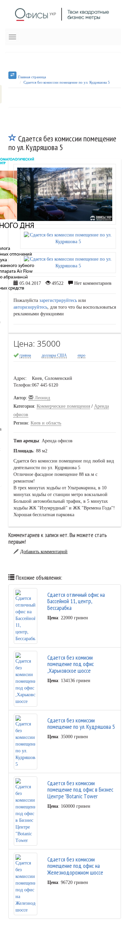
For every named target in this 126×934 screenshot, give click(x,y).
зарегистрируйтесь (58, 300)
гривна (25, 355)
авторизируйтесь (30, 307)
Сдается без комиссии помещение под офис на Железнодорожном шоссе (75, 866)
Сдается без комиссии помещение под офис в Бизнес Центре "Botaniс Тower (80, 789)
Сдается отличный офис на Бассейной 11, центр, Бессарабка (76, 601)
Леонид (41, 397)
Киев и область (46, 423)
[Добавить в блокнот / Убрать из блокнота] (12, 138)
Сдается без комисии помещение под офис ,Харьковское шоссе (70, 664)
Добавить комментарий (44, 551)
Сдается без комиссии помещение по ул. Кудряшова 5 (67, 82)
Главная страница (32, 77)
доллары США (54, 355)
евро (81, 355)
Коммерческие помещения (63, 406)
